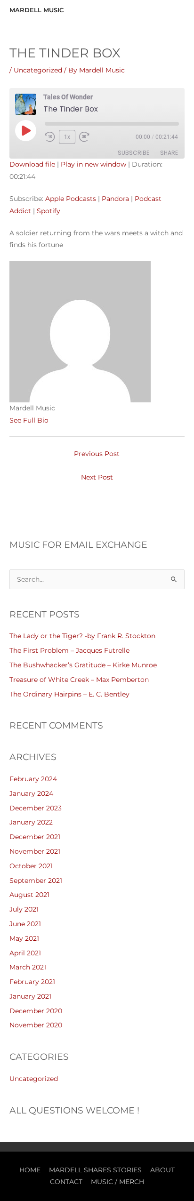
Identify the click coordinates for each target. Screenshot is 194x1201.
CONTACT (66, 1181)
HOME (29, 1170)
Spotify (48, 211)
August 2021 (29, 894)
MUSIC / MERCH (117, 1181)
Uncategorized (38, 70)
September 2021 (35, 880)
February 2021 (32, 981)
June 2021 (25, 924)
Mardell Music (36, 10)
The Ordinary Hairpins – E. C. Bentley (69, 694)
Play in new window (93, 164)
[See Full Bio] (54, 420)
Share (169, 153)
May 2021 (24, 938)
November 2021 (34, 851)
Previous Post (97, 453)
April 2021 (25, 953)
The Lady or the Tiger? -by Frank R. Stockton (82, 636)
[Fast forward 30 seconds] (88, 137)
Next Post (97, 477)
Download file (32, 164)
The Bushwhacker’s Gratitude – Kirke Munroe (83, 665)
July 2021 (24, 909)
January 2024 (31, 793)
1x (67, 137)
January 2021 (30, 996)
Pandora (115, 198)
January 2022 (31, 822)
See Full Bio (28, 420)
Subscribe (133, 153)
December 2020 (35, 1011)
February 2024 (33, 779)
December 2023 (35, 808)
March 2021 (27, 967)
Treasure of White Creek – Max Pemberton (79, 679)
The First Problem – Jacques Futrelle (69, 650)
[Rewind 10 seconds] (50, 137)
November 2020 (35, 1025)
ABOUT (162, 1170)
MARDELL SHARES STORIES (95, 1170)
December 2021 (34, 837)
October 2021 (31, 866)
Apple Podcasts (70, 198)
